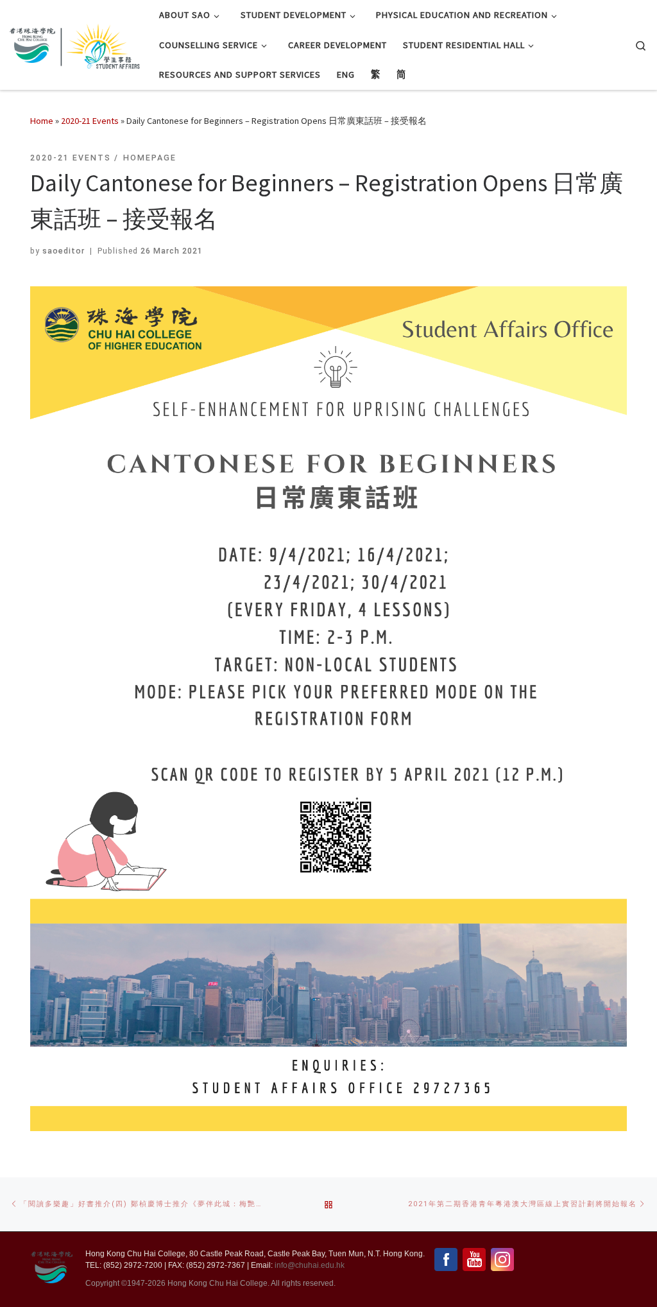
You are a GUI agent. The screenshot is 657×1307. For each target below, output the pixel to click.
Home (41, 120)
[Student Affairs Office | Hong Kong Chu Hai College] (100, 42)
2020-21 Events (90, 120)
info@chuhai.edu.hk (310, 1265)
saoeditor (63, 250)
